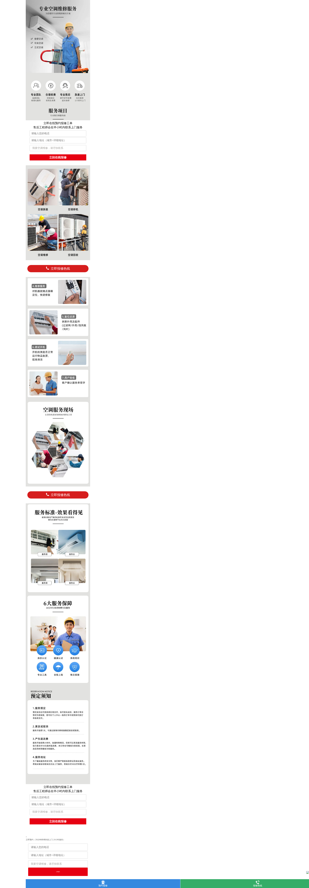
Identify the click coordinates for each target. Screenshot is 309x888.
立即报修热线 (60, 268)
